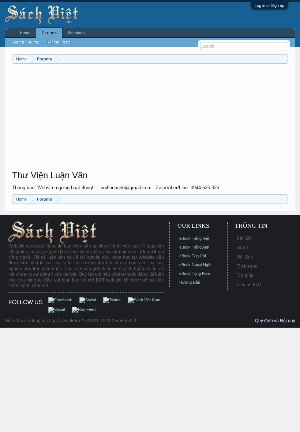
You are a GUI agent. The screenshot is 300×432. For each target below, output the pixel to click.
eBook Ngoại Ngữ (195, 264)
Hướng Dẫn (189, 282)
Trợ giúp (245, 275)
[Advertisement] (150, 118)
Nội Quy (245, 257)
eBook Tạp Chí (192, 256)
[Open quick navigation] (283, 58)
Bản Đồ (244, 238)
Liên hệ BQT (249, 284)
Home (25, 32)
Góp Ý (243, 247)
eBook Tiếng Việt (194, 238)
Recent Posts (58, 42)
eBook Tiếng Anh (194, 247)
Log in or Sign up (269, 5)
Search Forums (25, 42)
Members (76, 32)
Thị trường (247, 266)
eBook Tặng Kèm (194, 273)
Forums (49, 33)
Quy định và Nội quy (275, 320)
